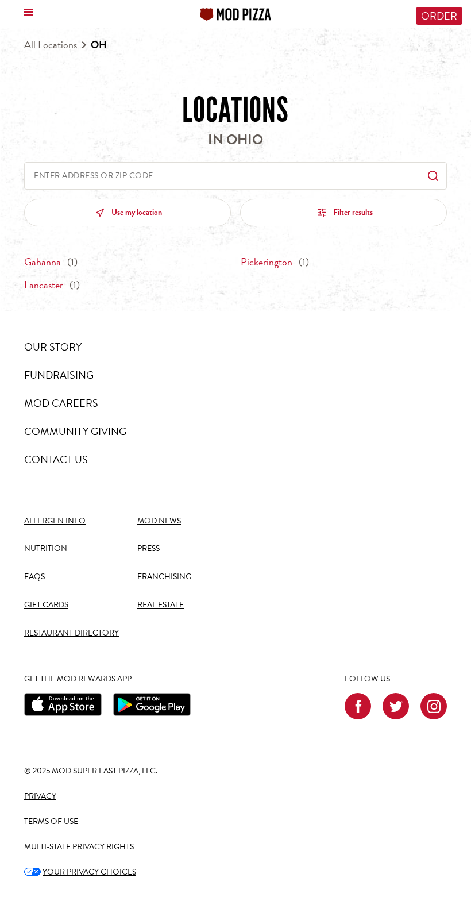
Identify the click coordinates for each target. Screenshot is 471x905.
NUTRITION (45, 548)
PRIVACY (40, 796)
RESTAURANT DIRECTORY (71, 633)
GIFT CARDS (46, 605)
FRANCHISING (164, 577)
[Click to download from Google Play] (152, 704)
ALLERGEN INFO (55, 521)
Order (439, 16)
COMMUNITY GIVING (75, 431)
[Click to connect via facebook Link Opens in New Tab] (358, 706)
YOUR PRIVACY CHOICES (80, 872)
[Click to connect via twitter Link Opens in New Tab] (396, 706)
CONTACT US (56, 459)
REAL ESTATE (160, 605)
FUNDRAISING (59, 375)
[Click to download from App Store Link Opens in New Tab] (63, 704)
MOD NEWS (159, 521)
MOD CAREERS (61, 403)
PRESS (148, 548)
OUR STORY (53, 347)
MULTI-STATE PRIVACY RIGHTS (79, 847)
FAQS (34, 577)
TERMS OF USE (51, 821)
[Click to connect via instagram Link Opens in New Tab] (433, 706)
